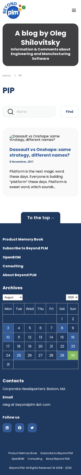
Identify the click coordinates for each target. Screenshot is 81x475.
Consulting (13, 266)
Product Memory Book (23, 239)
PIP (20, 75)
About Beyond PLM (20, 274)
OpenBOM (12, 257)
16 (73, 337)
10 (8, 337)
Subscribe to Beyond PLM (25, 248)
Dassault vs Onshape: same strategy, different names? (40, 152)
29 (62, 355)
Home (6, 75)
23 (73, 346)
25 (19, 355)
